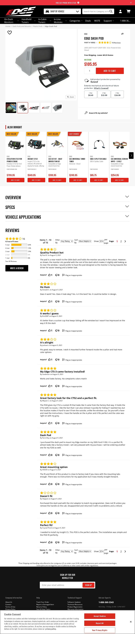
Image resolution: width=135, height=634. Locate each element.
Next (131, 155)
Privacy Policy (10, 609)
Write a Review (16, 268)
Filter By (57, 241)
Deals (88, 20)
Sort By (76, 241)
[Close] (131, 622)
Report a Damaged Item (45, 604)
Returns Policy (41, 607)
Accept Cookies (100, 616)
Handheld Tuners (26, 21)
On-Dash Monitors (8, 21)
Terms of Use (10, 607)
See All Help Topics (43, 609)
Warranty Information (75, 609)
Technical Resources (75, 604)
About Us (8, 602)
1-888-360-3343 (106, 602)
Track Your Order (42, 602)
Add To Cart (110, 70)
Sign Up (88, 585)
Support (108, 20)
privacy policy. (50, 629)
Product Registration (75, 607)
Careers (8, 604)
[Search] (110, 11)
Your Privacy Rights (99, 630)
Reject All (99, 623)
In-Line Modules (58, 21)
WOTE (97, 20)
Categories (75, 20)
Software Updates (74, 602)
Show (96, 241)
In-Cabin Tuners (42, 21)
